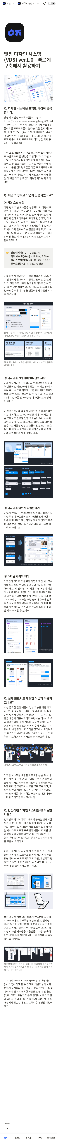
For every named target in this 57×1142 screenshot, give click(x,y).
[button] (9, 3)
